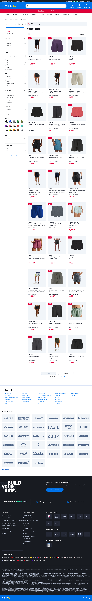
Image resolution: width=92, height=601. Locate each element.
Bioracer (57, 397)
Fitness (10, 19)
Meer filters (16, 156)
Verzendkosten (27, 523)
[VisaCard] (64, 516)
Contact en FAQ (27, 515)
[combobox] (75, 34)
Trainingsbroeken (16, 19)
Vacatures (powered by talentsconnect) (12, 520)
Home (6, 19)
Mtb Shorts (24, 393)
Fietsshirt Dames (42, 397)
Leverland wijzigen (35, 574)
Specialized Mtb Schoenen (44, 395)
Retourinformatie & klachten (30, 520)
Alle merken (5, 469)
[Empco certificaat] (49, 545)
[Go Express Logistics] (80, 534)
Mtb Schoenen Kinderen (60, 393)
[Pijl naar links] (29, 45)
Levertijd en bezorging (29, 536)
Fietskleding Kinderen (43, 403)
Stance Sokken (74, 393)
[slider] (5, 27)
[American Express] (72, 516)
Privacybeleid (5, 528)
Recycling (4, 533)
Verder (65, 373)
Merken (25, 533)
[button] (15, 38)
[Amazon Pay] (49, 523)
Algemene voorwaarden (8, 523)
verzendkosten (34, 569)
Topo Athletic (74, 395)
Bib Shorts (7, 395)
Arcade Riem (58, 395)
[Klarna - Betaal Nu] (87, 516)
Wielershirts (41, 401)
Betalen (25, 525)
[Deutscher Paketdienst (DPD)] (57, 534)
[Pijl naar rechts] (44, 45)
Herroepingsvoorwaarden (9, 525)
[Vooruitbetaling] (57, 523)
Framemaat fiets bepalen (29, 531)
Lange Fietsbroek (9, 401)
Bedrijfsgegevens (6, 515)
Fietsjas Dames (25, 401)
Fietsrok (7, 403)
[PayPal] (80, 516)
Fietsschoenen (41, 393)
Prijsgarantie (26, 538)
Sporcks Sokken (58, 401)
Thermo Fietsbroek (26, 397)
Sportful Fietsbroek (59, 403)
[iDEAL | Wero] (49, 516)
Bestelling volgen (27, 528)
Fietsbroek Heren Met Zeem (11, 397)
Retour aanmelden (28, 518)
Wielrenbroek (25, 395)
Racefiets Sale (8, 393)
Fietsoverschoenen (26, 403)
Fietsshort (7, 399)
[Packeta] (87, 534)
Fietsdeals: (41, 11)
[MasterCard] (57, 516)
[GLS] (72, 534)
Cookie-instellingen (7, 531)
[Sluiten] (85, 23)
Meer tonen (9, 69)
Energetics (57, 399)
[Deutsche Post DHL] (49, 534)
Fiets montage (27, 541)
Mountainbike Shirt (42, 399)
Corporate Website (7, 518)
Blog (24, 544)
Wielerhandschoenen (26, 399)
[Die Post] (64, 534)
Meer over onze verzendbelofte (74, 584)
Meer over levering (23, 581)
